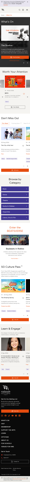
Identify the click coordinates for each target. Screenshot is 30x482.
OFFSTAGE (5, 437)
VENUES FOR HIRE (7, 446)
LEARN (3, 433)
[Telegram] (16, 415)
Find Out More (14, 258)
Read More (5, 4)
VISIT (3, 424)
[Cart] (23, 9)
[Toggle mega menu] (27, 10)
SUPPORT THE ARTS (8, 430)
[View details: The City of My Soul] (13, 143)
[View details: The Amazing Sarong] (13, 295)
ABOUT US (5, 440)
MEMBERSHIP (6, 427)
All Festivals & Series (14, 60)
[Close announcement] (27, 2)
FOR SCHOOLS (6, 443)
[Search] (19, 9)
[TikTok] (9, 416)
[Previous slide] (2, 97)
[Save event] (23, 145)
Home (2, 15)
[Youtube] (12, 415)
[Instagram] (2, 415)
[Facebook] (5, 415)
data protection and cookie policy (19, 478)
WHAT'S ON (5, 420)
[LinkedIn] (19, 415)
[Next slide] (27, 97)
